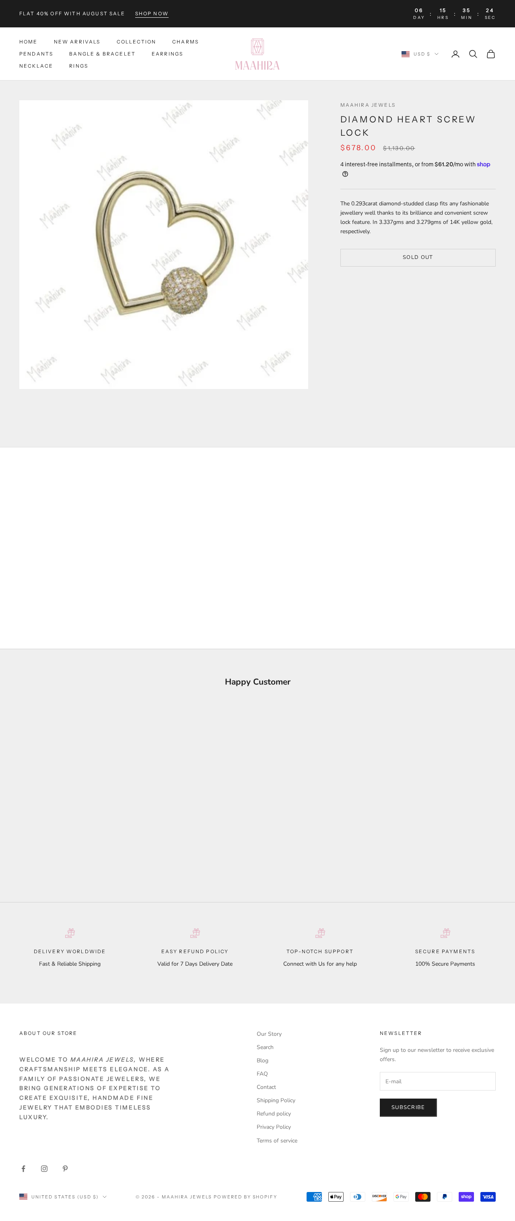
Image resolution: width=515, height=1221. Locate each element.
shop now (152, 13)
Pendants (36, 54)
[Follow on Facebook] (23, 1169)
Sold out (418, 257)
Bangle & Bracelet (102, 54)
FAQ (262, 1074)
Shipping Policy (276, 1100)
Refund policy (274, 1114)
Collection (137, 42)
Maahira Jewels (368, 105)
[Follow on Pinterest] (65, 1169)
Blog (262, 1060)
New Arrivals (77, 42)
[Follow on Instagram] (44, 1169)
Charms (185, 42)
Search (265, 1047)
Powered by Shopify (246, 1197)
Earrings (167, 54)
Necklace (36, 66)
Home (28, 42)
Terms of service (277, 1140)
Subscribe (408, 1107)
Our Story (269, 1034)
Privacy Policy (274, 1127)
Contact (266, 1087)
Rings (78, 66)
